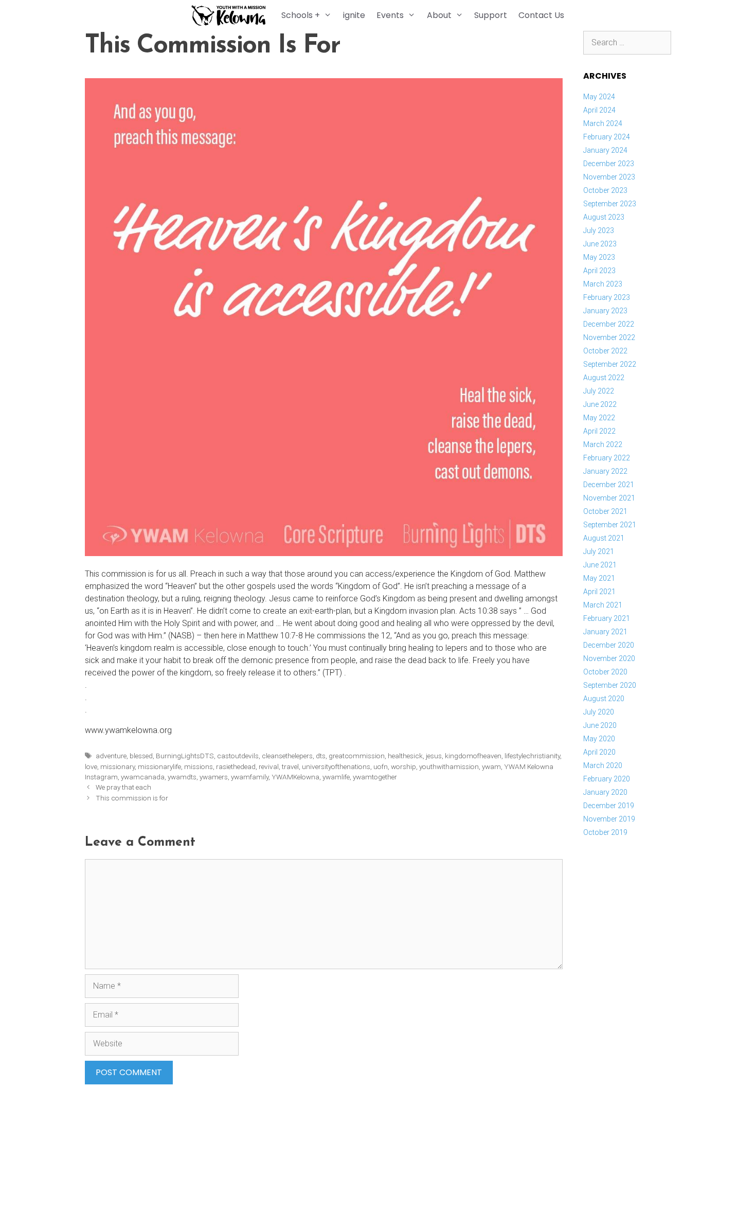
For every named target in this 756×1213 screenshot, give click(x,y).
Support (490, 15)
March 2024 (602, 123)
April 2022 (599, 431)
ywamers (214, 777)
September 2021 (609, 525)
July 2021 (598, 551)
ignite (354, 15)
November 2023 (609, 177)
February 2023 (606, 297)
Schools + (300, 15)
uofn (380, 766)
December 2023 (608, 163)
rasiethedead (236, 766)
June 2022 (600, 404)
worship (403, 766)
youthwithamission (449, 766)
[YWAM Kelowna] (231, 15)
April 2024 (599, 110)
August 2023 (603, 217)
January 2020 (605, 792)
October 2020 (605, 672)
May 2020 (599, 739)
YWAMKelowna (295, 777)
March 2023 (602, 284)
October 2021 (605, 511)
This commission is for (132, 798)
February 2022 (606, 458)
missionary (117, 766)
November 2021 (609, 498)
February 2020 (606, 779)
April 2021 (599, 591)
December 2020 (608, 645)
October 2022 (605, 351)
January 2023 (605, 311)
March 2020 (602, 765)
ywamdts (182, 777)
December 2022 (608, 324)
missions (198, 766)
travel (290, 766)
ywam (491, 766)
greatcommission (357, 756)
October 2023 (605, 190)
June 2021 (600, 565)
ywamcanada (143, 777)
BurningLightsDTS (185, 756)
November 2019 (609, 819)
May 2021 (599, 578)
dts (321, 756)
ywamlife (336, 777)
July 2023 (598, 230)
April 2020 (599, 752)
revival (269, 766)
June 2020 (600, 725)
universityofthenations (336, 766)
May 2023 (599, 257)
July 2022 (598, 391)
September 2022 (609, 364)
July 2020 (598, 712)
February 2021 (606, 618)
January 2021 (605, 632)
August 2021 (603, 538)
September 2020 (609, 685)
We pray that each (123, 787)
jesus (434, 756)
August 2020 (603, 698)
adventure (111, 756)
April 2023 (599, 270)
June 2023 (600, 244)
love (91, 766)
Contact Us (541, 15)
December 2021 (608, 484)
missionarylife (159, 766)
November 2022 (609, 337)
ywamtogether (375, 777)
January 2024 (605, 150)
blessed (141, 756)
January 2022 (605, 471)
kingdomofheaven (473, 756)
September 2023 (609, 204)
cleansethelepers (287, 756)
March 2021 (602, 605)
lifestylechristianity (532, 756)
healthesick (405, 756)
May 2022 (599, 418)
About (439, 15)
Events (390, 15)
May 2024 (599, 97)
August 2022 (603, 377)
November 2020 (609, 658)
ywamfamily (249, 777)
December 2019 (608, 805)
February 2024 (606, 137)
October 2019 (605, 832)
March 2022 (602, 444)
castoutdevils (238, 756)
